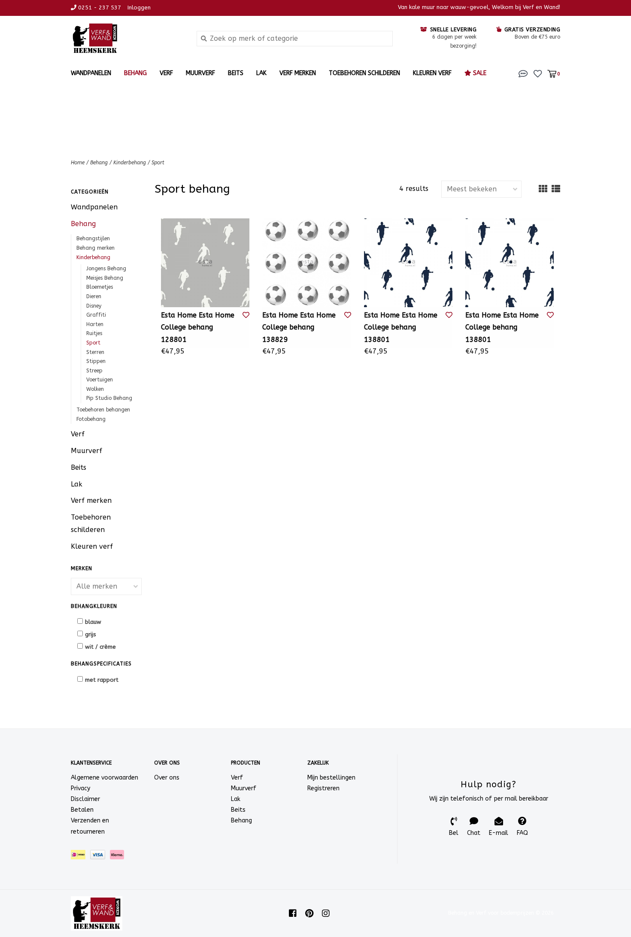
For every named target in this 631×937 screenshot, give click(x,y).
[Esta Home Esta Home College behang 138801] (408, 262)
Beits (235, 73)
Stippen (96, 361)
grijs (90, 634)
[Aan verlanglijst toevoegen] (246, 315)
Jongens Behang (106, 269)
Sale (478, 73)
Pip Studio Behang (109, 398)
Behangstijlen (93, 239)
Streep (94, 371)
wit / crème (100, 647)
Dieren (93, 296)
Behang (135, 73)
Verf (166, 73)
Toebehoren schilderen (364, 73)
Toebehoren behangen (103, 410)
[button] (523, 73)
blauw (93, 622)
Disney (93, 306)
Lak (261, 73)
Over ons (166, 777)
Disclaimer (85, 799)
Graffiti (96, 315)
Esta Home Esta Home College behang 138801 (400, 327)
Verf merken (297, 73)
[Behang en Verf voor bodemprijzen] (127, 38)
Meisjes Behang (104, 278)
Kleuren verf (432, 73)
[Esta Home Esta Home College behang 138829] (306, 262)
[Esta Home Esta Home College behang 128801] (205, 262)
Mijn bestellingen (331, 777)
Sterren (95, 352)
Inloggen (139, 7)
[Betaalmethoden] (80, 856)
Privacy (80, 788)
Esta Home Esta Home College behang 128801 (197, 327)
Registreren (323, 788)
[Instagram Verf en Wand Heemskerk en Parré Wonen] (326, 913)
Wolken (95, 389)
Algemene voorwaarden (104, 777)
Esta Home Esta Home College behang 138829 (299, 327)
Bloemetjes (99, 287)
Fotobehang (91, 419)
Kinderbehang (129, 163)
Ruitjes (94, 333)
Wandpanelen (91, 73)
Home (78, 163)
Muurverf (200, 73)
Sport (158, 163)
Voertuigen (99, 380)
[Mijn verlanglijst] (537, 73)
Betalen (82, 809)
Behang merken (95, 248)
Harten (94, 324)
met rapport (101, 680)
